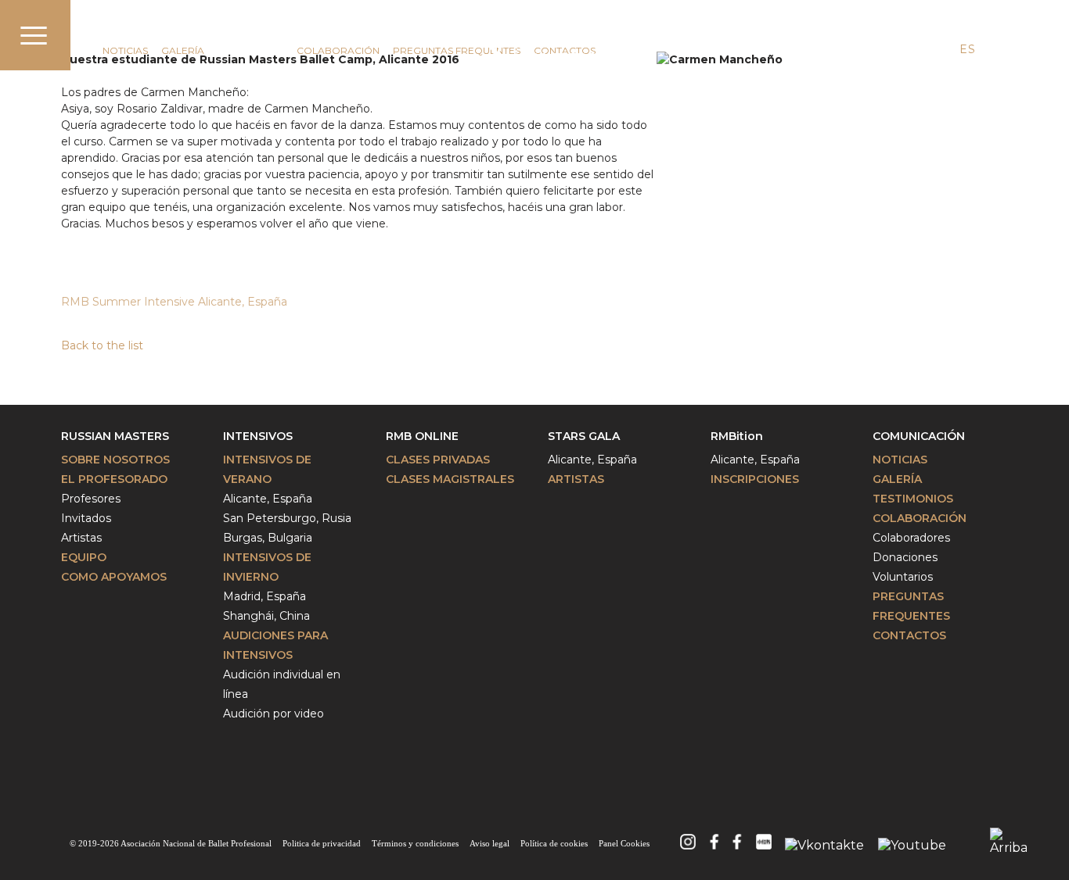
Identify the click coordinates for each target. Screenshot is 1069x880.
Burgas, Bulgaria (267, 538)
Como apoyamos (114, 577)
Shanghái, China (266, 616)
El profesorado (114, 479)
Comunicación (151, 29)
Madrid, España (264, 596)
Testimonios (250, 50)
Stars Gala (584, 436)
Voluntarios (903, 577)
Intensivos (258, 436)
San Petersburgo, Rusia (287, 518)
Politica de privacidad (322, 843)
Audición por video (273, 714)
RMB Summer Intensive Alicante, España (175, 302)
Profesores (91, 499)
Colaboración (338, 50)
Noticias (900, 460)
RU (996, 49)
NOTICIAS (125, 50)
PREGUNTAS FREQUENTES (456, 50)
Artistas (81, 538)
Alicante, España (267, 499)
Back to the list (102, 345)
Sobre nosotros (115, 460)
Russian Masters (115, 436)
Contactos (909, 635)
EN (939, 49)
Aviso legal (489, 843)
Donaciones (905, 557)
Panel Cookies (624, 843)
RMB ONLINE (422, 436)
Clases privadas (438, 460)
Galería (182, 50)
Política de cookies (554, 843)
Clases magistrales (450, 479)
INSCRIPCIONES (755, 479)
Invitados (86, 518)
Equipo (83, 557)
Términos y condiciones (415, 843)
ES (967, 49)
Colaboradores (911, 538)
